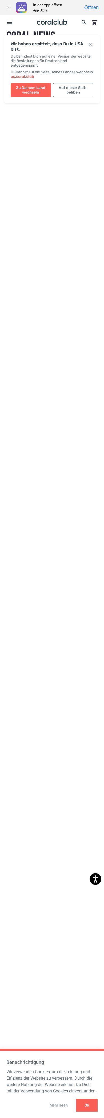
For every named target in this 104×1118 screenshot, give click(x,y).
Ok (87, 1105)
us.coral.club (22, 76)
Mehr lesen (59, 1105)
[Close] (8, 7)
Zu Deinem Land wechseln (30, 90)
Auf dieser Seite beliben (73, 90)
